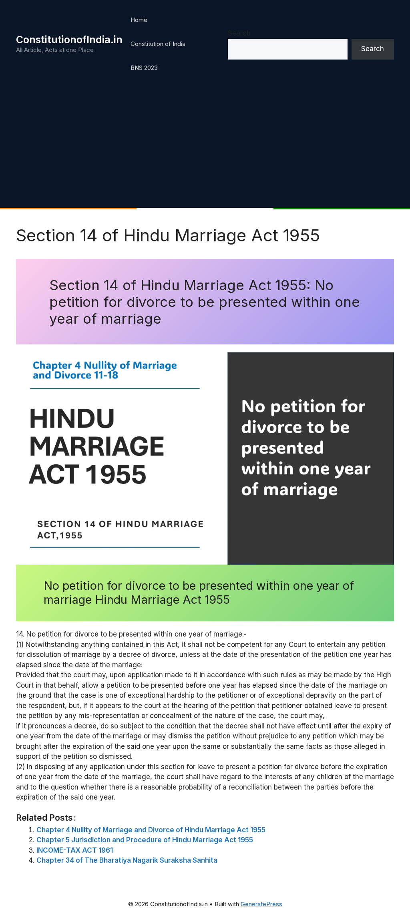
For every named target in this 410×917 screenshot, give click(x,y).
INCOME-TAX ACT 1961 (74, 850)
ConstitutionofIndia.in (69, 40)
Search (239, 33)
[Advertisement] (205, 148)
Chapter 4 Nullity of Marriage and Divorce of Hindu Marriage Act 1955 (150, 830)
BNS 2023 (144, 68)
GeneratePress (261, 904)
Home (139, 20)
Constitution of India (158, 44)
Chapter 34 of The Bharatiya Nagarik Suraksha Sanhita (126, 860)
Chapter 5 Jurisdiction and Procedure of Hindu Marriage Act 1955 (144, 840)
